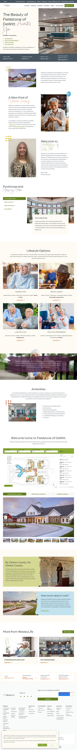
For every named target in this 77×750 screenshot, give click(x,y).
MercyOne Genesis (19, 126)
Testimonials (50, 713)
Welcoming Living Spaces (38, 494)
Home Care (14, 711)
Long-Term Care (9, 44)
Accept (42, 745)
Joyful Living (32, 711)
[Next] (71, 517)
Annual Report (60, 715)
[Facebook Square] (20, 696)
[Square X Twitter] (24, 696)
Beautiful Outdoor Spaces (15, 494)
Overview (31, 709)
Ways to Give (41, 710)
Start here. (25, 58)
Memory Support (9, 42)
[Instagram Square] (27, 696)
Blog (58, 711)
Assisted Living (9, 38)
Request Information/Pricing (27, 678)
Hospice (13, 713)
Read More (7, 662)
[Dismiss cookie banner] (56, 733)
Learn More (20, 300)
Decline (52, 745)
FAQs (58, 713)
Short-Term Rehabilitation (12, 40)
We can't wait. (44, 58)
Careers (68, 710)
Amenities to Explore (62, 494)
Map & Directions (62, 59)
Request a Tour (69, 5)
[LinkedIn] (31, 696)
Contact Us (68, 708)
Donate (40, 712)
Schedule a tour (45, 679)
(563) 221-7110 (7, 58)
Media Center (50, 715)
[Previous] (5, 517)
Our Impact (31, 713)
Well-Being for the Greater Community (22, 709)
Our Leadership (51, 711)
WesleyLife (12, 124)
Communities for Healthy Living (6, 709)
